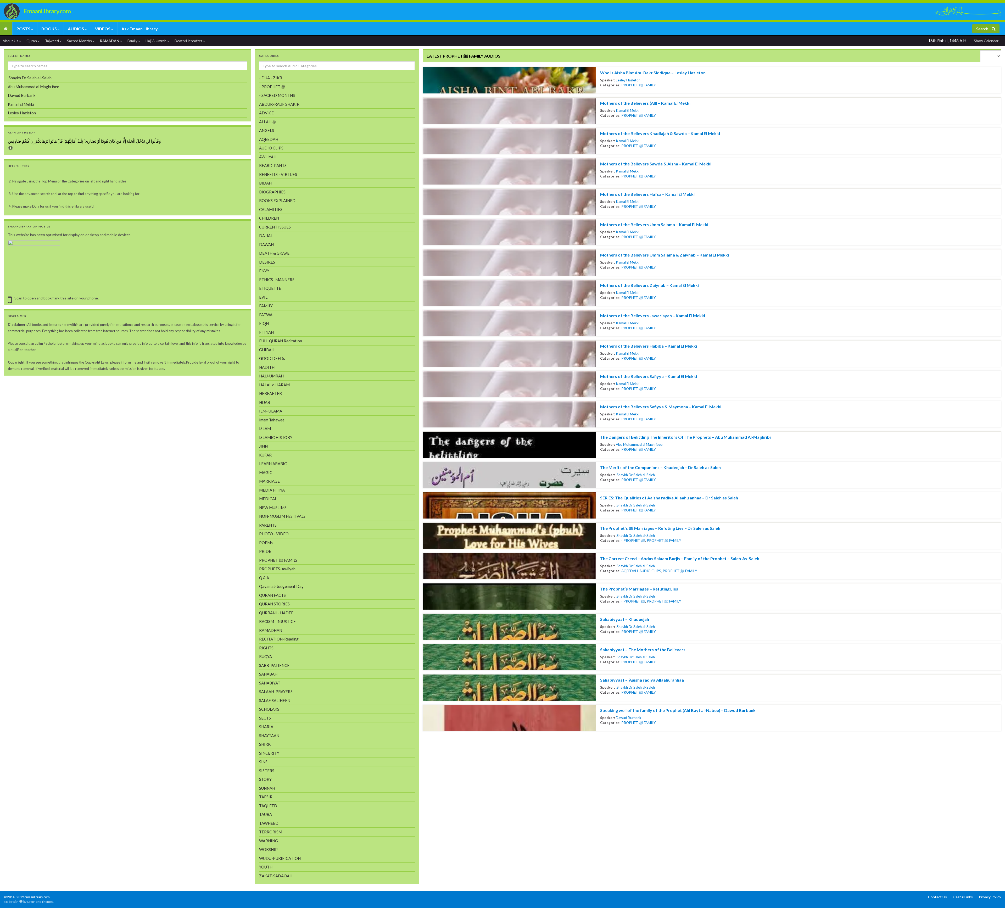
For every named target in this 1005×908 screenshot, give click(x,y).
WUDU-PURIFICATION (280, 858)
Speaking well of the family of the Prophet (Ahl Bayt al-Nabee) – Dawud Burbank (678, 710)
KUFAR (265, 455)
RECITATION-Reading (279, 639)
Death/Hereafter (189, 40)
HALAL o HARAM (274, 384)
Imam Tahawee (271, 419)
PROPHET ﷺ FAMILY (638, 85)
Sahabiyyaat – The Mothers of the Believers (642, 649)
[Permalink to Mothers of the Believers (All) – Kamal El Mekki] (509, 111)
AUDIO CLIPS (650, 571)
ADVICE (266, 112)
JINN (263, 446)
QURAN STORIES (274, 603)
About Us (11, 40)
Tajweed (52, 40)
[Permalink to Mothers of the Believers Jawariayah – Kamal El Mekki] (509, 323)
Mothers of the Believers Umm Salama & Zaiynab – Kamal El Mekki (664, 254)
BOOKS (49, 28)
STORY (265, 779)
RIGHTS (266, 647)
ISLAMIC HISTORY (275, 437)
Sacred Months (80, 40)
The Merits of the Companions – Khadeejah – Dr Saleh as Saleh (660, 467)
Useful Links (963, 897)
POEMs (266, 542)
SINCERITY (269, 753)
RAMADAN (110, 40)
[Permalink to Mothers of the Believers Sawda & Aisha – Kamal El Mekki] (509, 171)
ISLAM (265, 428)
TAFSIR (265, 796)
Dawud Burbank (628, 718)
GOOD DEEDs (272, 358)
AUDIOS (76, 28)
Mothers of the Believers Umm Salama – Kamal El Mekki (654, 224)
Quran (32, 40)
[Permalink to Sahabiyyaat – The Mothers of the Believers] (509, 657)
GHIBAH (266, 349)
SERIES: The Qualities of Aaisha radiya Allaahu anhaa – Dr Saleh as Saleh (669, 497)
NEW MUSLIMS (273, 507)
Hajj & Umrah (156, 40)
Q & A (264, 577)
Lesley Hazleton (628, 80)
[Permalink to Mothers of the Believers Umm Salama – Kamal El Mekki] (509, 232)
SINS (263, 761)
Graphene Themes (40, 902)
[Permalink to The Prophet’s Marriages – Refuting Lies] (509, 596)
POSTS (23, 28)
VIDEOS (103, 28)
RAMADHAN (270, 630)
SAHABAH (268, 674)
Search (982, 28)
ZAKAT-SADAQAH (275, 875)
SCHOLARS (269, 709)
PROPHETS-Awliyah (277, 568)
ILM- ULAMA (270, 411)
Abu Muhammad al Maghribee (639, 444)
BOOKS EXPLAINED (277, 200)
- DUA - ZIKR (270, 77)
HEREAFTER (270, 393)
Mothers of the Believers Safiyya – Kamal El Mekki (648, 376)
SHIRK (265, 744)
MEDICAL (268, 498)
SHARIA (266, 726)
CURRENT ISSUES (275, 227)
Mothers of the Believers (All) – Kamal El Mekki (645, 103)
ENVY (264, 270)
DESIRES (267, 262)
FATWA (265, 314)
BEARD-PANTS (273, 165)
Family (132, 40)
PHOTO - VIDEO (274, 533)
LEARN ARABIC (273, 463)
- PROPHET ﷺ (633, 540)
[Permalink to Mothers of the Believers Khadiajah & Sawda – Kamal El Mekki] (509, 141)
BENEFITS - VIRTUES (278, 174)
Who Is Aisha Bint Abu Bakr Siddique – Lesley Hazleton (653, 72)
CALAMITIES (270, 209)
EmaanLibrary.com (47, 11)
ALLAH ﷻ (267, 121)
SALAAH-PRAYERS (276, 691)
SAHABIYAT (269, 683)
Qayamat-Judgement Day (281, 586)
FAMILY (266, 305)
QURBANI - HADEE (276, 612)
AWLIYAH (267, 156)
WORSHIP (268, 849)
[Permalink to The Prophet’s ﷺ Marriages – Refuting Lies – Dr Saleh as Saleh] (509, 536)
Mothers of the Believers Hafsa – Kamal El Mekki (647, 194)
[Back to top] (11, 896)
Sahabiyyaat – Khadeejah (624, 619)
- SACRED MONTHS (277, 95)
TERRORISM (270, 831)
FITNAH (266, 332)
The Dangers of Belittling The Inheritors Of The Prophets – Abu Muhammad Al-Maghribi (685, 436)
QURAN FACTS (272, 595)
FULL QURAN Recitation (280, 340)
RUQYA (265, 656)
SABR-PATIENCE (274, 665)
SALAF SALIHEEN (274, 700)
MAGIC (265, 472)
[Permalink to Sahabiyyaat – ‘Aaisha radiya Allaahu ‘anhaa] (509, 688)
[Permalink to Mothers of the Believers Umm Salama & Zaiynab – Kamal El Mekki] (509, 262)
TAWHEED (268, 823)
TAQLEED (268, 805)
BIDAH (265, 183)
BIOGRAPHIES (272, 192)
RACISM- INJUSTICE (277, 621)
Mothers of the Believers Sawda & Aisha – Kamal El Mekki (655, 163)
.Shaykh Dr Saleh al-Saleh (635, 475)
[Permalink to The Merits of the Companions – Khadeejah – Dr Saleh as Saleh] (509, 475)
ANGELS (266, 130)
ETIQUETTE (270, 288)
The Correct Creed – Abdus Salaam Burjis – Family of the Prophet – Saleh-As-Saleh (679, 558)
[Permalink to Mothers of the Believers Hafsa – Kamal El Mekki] (509, 202)
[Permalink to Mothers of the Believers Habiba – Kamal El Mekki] (509, 354)
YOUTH (265, 867)
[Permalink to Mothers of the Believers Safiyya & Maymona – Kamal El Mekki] (509, 414)
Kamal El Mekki (627, 110)
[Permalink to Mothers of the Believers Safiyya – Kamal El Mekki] (509, 384)
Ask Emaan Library (139, 28)
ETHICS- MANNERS (276, 279)
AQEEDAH (629, 571)
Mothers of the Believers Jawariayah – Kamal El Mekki (652, 315)
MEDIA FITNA (272, 490)
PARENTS (268, 525)
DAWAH (266, 244)
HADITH (267, 367)
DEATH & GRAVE (274, 253)
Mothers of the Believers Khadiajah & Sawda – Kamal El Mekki (660, 133)
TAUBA (265, 814)
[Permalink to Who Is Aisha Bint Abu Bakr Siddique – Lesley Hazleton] (509, 80)
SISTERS (266, 770)
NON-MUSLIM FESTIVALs (282, 516)
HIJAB (264, 402)
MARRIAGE (269, 481)
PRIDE (265, 551)
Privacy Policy (990, 897)
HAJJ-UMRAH (271, 376)
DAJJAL (266, 235)
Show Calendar (986, 40)
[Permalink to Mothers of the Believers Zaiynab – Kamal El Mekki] (509, 293)
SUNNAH (267, 788)
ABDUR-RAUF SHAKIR (279, 104)
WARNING (268, 840)
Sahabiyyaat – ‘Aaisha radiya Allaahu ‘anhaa (642, 679)
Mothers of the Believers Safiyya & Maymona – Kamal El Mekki (660, 406)
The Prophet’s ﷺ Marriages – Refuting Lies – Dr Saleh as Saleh (660, 528)
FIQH (264, 323)
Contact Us (937, 897)
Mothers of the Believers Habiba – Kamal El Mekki (648, 345)
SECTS (265, 718)
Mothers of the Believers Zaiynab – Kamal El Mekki (649, 285)
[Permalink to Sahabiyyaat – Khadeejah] (509, 627)
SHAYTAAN (269, 735)
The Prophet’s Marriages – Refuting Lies (639, 588)
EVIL (263, 297)
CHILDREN (269, 218)
